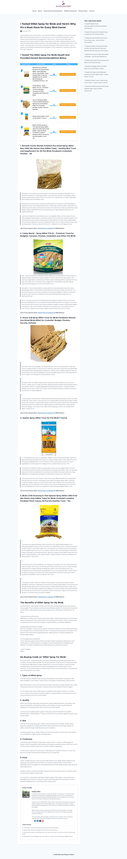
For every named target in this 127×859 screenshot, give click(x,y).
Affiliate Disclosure (70, 11)
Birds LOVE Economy (32, 496)
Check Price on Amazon (67, 74)
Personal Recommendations (53, 11)
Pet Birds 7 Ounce (58, 418)
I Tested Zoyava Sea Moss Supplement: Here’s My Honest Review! (40, 830)
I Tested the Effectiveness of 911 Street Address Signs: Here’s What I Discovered (96, 89)
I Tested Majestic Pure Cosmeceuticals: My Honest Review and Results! (95, 26)
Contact (92, 11)
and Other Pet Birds (66, 236)
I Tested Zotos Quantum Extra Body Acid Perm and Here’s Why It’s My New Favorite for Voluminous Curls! (48, 833)
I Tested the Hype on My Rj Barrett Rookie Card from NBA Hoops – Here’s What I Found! (96, 74)
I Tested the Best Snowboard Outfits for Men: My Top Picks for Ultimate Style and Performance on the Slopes (96, 48)
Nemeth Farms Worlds (32, 146)
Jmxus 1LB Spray (30, 318)
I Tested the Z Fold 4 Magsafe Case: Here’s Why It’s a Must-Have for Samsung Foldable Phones (48, 836)
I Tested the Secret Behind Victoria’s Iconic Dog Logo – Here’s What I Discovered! (95, 40)
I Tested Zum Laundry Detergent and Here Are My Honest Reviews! (40, 827)
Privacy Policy (83, 11)
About (40, 11)
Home (34, 11)
